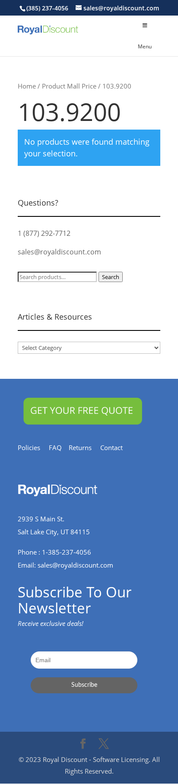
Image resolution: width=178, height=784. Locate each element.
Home (27, 86)
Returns (84, 447)
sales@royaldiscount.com (59, 252)
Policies (33, 447)
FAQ (59, 447)
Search (110, 277)
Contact (115, 447)
